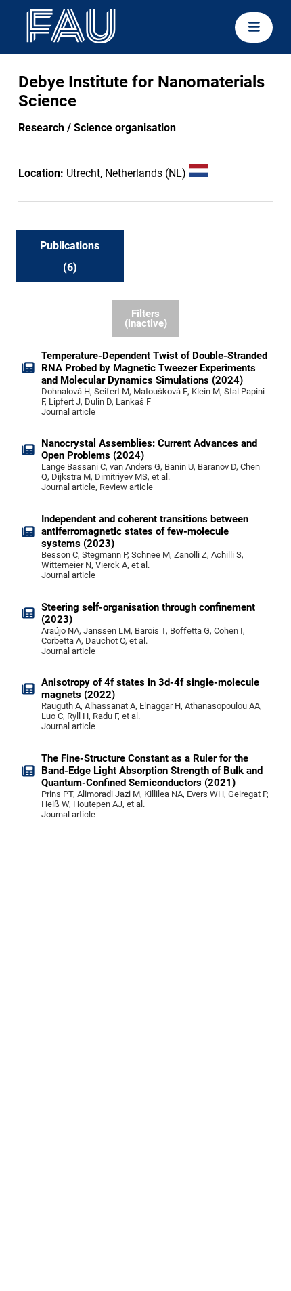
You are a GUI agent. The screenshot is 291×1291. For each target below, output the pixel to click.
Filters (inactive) (146, 319)
